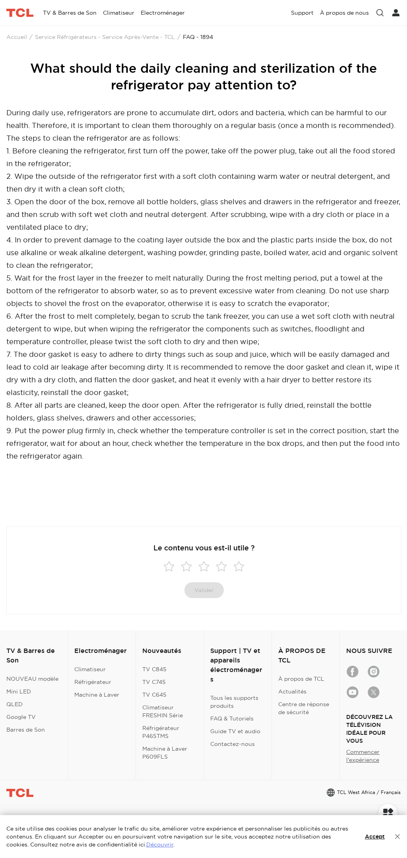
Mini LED (18, 691)
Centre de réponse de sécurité (303, 708)
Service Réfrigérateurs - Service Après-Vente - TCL (105, 37)
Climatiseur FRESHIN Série (162, 711)
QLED (14, 704)
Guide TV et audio (235, 731)
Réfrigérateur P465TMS (160, 732)
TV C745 (154, 682)
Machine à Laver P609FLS (164, 752)
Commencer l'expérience (363, 755)
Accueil (16, 37)
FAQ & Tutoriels (232, 718)
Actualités (292, 691)
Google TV (21, 716)
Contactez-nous (232, 744)
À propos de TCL (301, 678)
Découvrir (159, 844)
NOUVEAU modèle (32, 678)
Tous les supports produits (234, 701)
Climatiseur (90, 669)
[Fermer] (397, 836)
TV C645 (154, 694)
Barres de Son (25, 729)
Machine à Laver (96, 694)
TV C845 (154, 669)
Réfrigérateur (92, 682)
